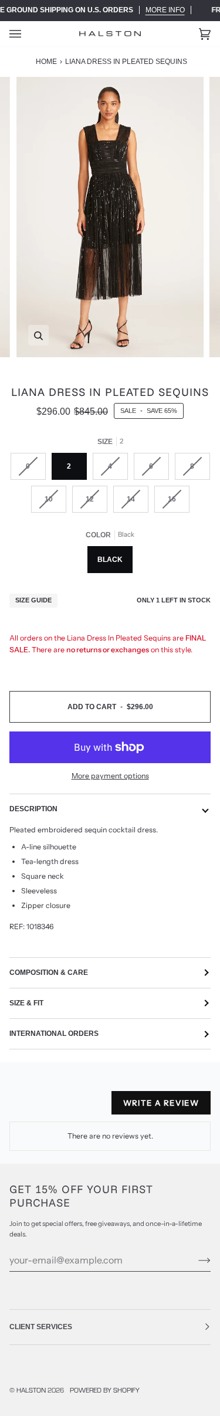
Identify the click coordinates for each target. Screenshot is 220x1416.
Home (46, 61)
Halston (31, 1389)
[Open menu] (27, 33)
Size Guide (33, 600)
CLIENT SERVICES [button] (40, 1327)
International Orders (54, 1033)
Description (33, 809)
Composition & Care (48, 972)
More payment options (110, 775)
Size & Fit (26, 1003)
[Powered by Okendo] (39, 1107)
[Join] (195, 1260)
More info (165, 10)
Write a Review (161, 1102)
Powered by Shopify (105, 1389)
